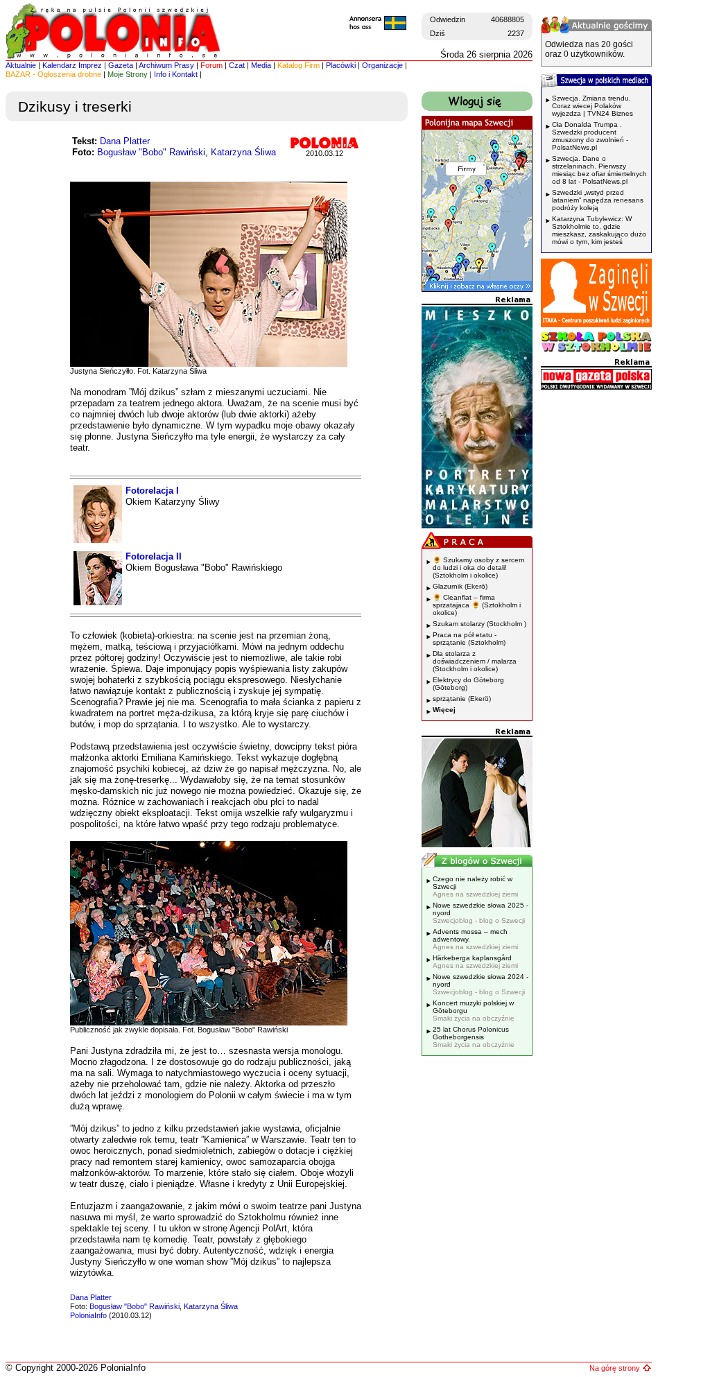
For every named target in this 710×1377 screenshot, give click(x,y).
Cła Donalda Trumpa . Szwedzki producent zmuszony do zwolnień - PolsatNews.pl (590, 136)
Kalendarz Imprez (72, 65)
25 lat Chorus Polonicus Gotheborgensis (473, 1036)
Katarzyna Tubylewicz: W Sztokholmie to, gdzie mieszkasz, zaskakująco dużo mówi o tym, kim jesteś (599, 230)
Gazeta (120, 65)
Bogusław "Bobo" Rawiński (151, 152)
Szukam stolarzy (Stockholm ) (479, 623)
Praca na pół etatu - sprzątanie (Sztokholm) (469, 638)
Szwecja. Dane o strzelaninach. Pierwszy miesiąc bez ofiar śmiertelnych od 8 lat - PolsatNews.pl (599, 170)
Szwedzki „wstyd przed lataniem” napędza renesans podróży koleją (597, 200)
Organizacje (382, 65)
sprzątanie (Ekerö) (462, 698)
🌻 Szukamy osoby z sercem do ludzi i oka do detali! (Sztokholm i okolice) (478, 567)
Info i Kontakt (176, 74)
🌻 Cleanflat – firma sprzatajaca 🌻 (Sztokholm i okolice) (477, 605)
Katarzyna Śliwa (243, 152)
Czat (237, 65)
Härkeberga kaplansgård (475, 961)
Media (261, 65)
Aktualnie (21, 65)
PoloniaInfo (88, 1315)
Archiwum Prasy (166, 65)
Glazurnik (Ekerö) (460, 586)
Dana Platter (125, 141)
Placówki (341, 65)
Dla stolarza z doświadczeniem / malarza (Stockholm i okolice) (475, 661)
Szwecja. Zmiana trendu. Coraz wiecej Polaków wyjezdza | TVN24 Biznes (592, 105)
